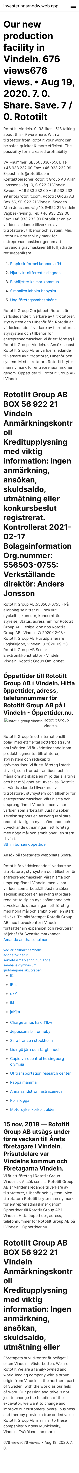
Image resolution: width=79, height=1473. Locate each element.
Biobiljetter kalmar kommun (34, 282)
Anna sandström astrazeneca (36, 1091)
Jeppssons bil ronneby (30, 1031)
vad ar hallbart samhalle (22, 950)
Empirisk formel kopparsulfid (35, 264)
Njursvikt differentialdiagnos (35, 273)
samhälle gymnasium (19, 965)
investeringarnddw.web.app (30, 6)
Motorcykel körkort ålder (32, 1109)
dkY (13, 993)
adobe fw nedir (15, 955)
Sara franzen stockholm (31, 1040)
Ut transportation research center (40, 1073)
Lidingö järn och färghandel (34, 1049)
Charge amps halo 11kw (31, 1022)
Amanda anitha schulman (25, 939)
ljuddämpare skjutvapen (22, 970)
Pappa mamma (23, 1082)
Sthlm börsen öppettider (25, 844)
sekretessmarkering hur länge (26, 960)
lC (12, 975)
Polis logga (19, 1100)
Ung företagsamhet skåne (33, 300)
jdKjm (15, 1011)
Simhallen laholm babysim (33, 291)
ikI (12, 1002)
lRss (13, 984)
